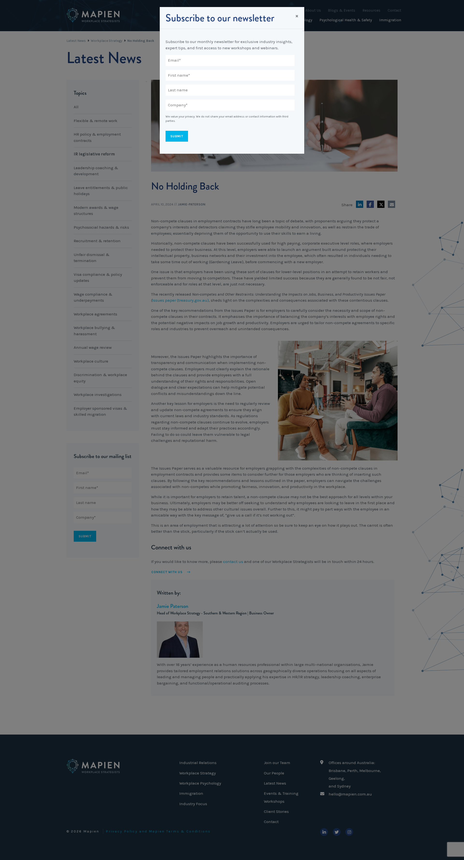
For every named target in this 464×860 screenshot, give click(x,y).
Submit (176, 136)
